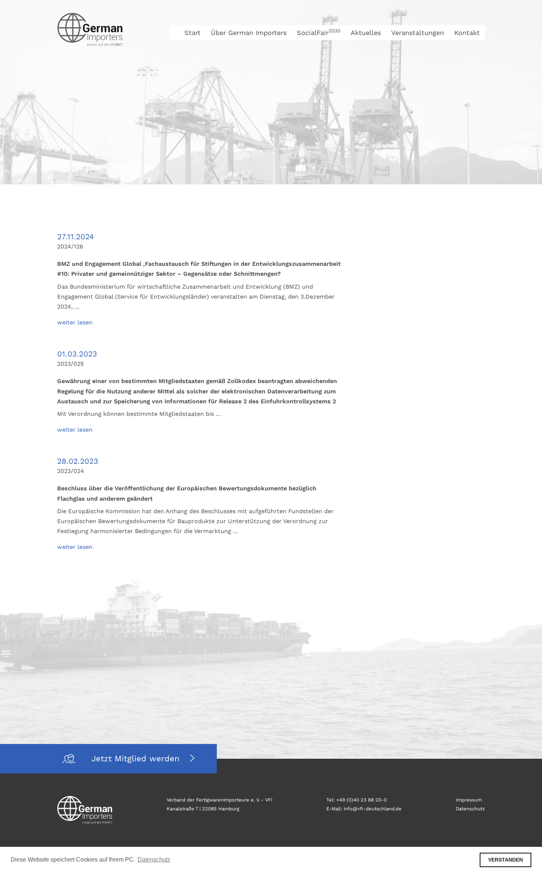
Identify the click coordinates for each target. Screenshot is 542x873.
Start (192, 32)
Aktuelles (366, 32)
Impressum (469, 800)
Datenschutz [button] (154, 859)
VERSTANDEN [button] (505, 860)
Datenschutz (470, 808)
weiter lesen (75, 322)
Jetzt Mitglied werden (137, 758)
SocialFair (318, 32)
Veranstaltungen (417, 32)
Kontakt (467, 32)
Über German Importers (248, 32)
